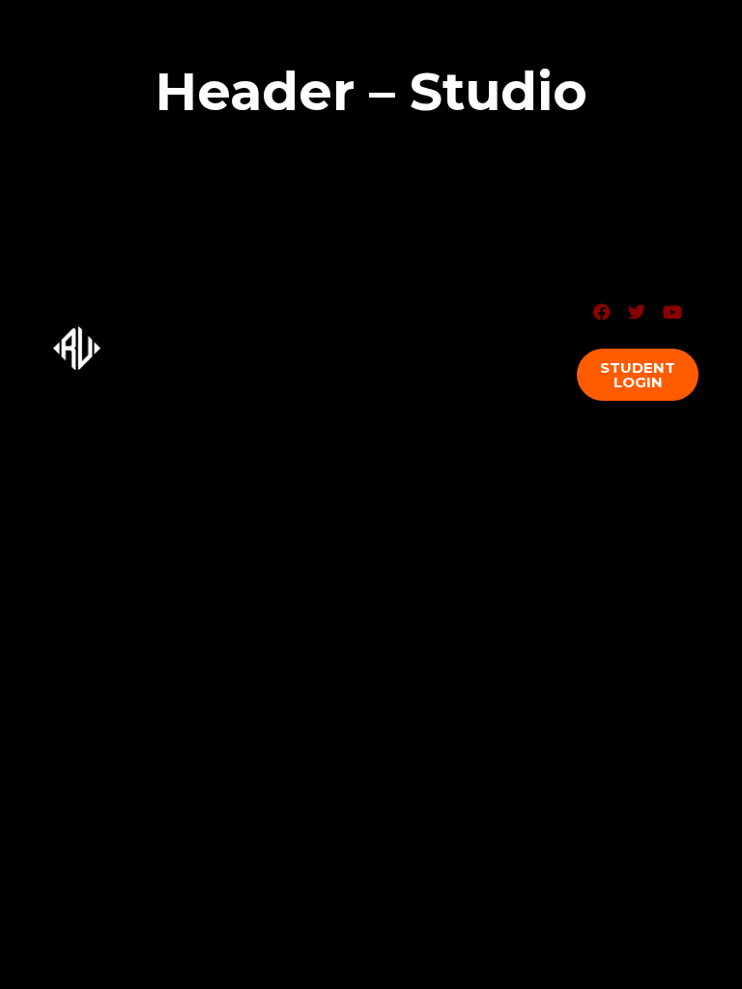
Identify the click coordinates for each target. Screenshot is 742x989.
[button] (638, 375)
